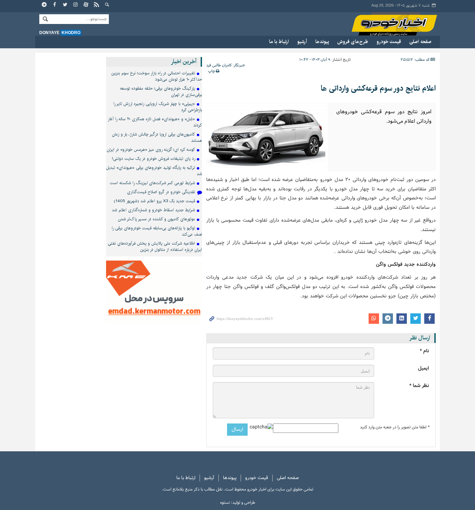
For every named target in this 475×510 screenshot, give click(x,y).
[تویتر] (65, 5)
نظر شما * (419, 385)
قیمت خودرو (389, 42)
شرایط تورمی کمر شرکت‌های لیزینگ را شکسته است (152, 183)
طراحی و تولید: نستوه (237, 502)
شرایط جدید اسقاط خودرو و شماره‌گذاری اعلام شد (153, 210)
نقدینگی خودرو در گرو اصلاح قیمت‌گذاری (161, 192)
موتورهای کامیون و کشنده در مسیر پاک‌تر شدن (156, 219)
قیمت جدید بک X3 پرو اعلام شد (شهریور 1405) (154, 201)
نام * (424, 351)
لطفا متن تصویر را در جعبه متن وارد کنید (394, 427)
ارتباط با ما (279, 42)
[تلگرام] (44, 5)
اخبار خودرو (388, 24)
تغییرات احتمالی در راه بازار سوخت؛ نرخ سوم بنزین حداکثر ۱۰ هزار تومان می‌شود (156, 76)
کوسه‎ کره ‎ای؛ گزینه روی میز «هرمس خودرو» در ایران (151, 149)
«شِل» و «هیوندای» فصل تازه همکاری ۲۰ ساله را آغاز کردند (155, 122)
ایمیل (423, 368)
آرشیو (302, 42)
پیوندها (322, 42)
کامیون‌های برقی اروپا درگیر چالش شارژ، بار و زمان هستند (157, 137)
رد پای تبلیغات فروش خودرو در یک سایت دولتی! (153, 158)
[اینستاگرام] (76, 5)
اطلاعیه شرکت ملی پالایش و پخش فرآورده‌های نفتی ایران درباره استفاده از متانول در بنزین (155, 246)
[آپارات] (86, 5)
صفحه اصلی (420, 42)
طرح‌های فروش (352, 42)
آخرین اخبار (183, 61)
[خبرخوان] (96, 5)
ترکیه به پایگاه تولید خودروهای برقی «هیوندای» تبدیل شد (154, 170)
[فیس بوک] (55, 5)
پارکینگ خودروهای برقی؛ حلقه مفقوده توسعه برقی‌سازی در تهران (161, 91)
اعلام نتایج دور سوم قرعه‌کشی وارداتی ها (378, 88)
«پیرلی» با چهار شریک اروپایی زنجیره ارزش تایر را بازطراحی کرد (157, 106)
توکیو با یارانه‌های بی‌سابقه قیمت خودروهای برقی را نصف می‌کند (157, 231)
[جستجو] (107, 5)
